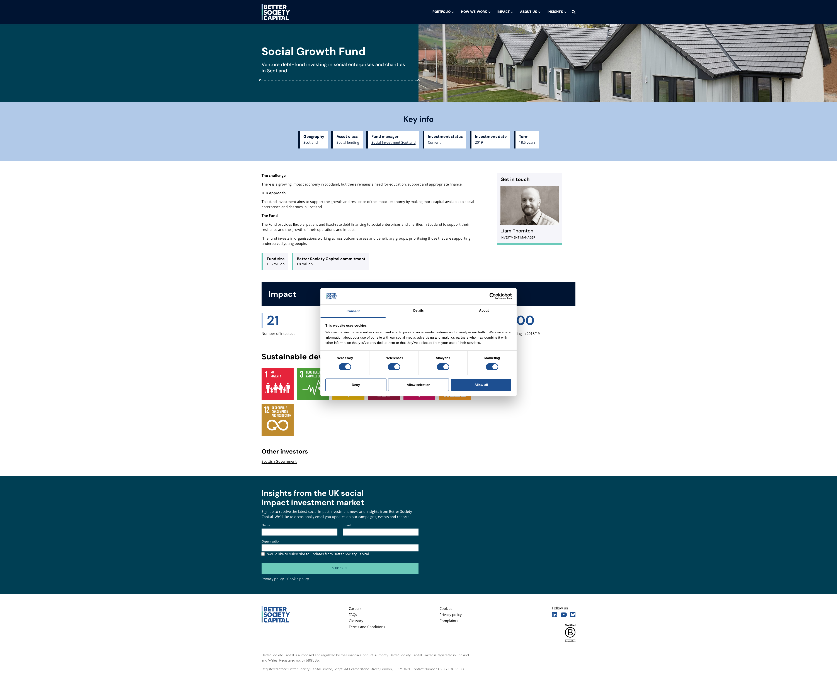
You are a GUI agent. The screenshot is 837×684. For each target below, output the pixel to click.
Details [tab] (418, 310)
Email (347, 525)
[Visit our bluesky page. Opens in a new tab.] (572, 614)
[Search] (573, 12)
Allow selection (418, 385)
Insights (555, 12)
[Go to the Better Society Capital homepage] (276, 12)
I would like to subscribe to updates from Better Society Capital (317, 554)
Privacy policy (273, 579)
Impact (503, 12)
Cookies (445, 608)
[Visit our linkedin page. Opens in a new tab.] (554, 614)
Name (266, 525)
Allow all (481, 385)
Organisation (271, 541)
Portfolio (441, 12)
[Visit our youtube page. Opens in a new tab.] (564, 614)
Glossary (356, 620)
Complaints (448, 620)
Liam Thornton (516, 231)
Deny (356, 385)
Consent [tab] (353, 311)
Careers (355, 608)
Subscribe (340, 568)
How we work (474, 12)
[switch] (393, 366)
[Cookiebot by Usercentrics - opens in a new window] (493, 296)
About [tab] (484, 310)
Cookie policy (298, 579)
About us (528, 12)
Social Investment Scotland (393, 142)
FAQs (353, 614)
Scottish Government (279, 461)
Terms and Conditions (367, 626)
